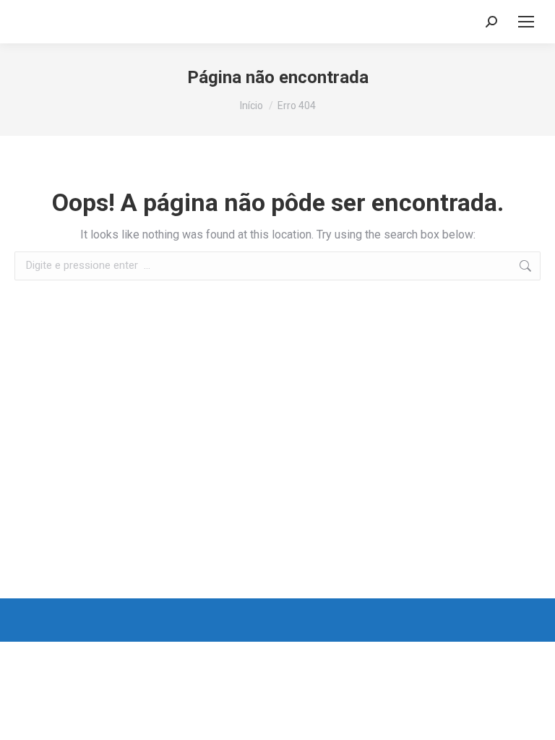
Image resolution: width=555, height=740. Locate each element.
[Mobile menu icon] (526, 21)
